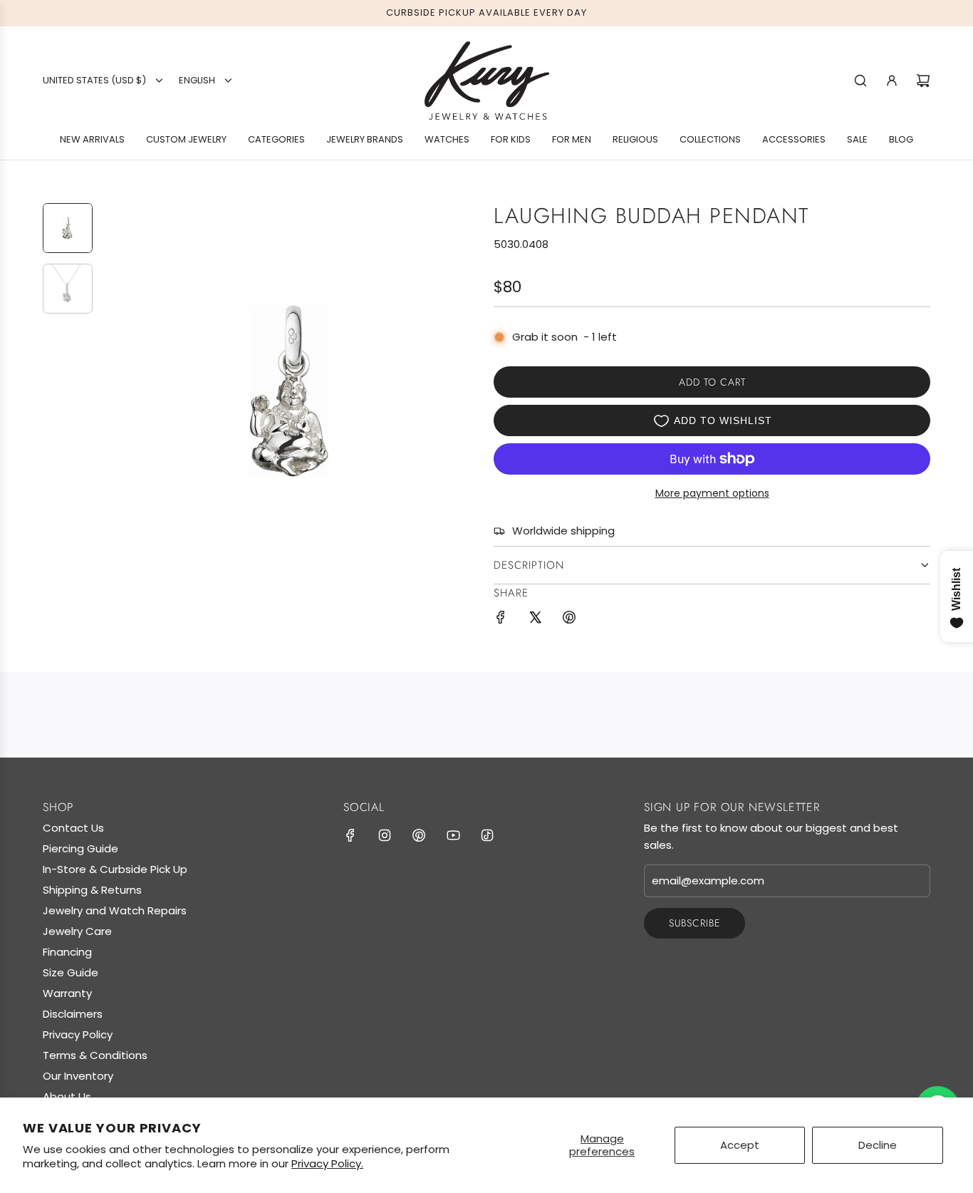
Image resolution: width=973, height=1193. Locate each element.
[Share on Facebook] (500, 619)
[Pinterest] (419, 835)
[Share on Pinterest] (569, 619)
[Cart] (923, 80)
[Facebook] (350, 835)
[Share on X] (535, 619)
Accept (739, 1144)
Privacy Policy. (327, 1163)
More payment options (712, 493)
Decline (877, 1144)
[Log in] (891, 80)
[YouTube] (453, 835)
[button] (114, 391)
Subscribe (694, 923)
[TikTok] (487, 835)
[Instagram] (384, 835)
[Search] (860, 80)
